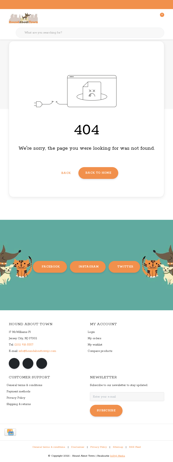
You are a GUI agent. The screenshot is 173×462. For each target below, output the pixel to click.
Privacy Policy (98, 447)
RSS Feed (135, 447)
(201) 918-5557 (23, 344)
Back (66, 173)
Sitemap (118, 447)
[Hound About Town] (23, 18)
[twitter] (41, 363)
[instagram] (28, 363)
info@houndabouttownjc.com (37, 351)
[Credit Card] (10, 432)
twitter (125, 266)
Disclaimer (77, 447)
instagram (89, 266)
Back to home (98, 173)
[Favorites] (151, 18)
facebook (51, 266)
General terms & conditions (48, 447)
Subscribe (106, 410)
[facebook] (14, 363)
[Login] (143, 18)
